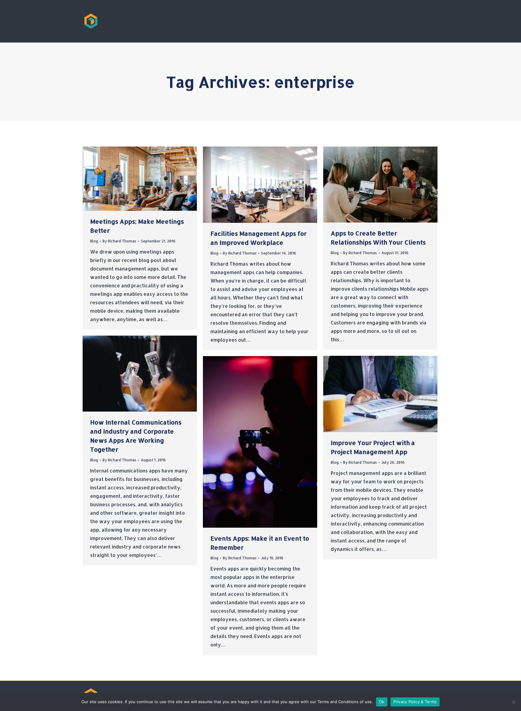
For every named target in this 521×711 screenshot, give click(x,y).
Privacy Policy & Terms (415, 701)
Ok (381, 701)
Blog (94, 241)
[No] (513, 702)
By (119, 241)
